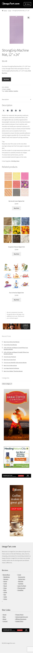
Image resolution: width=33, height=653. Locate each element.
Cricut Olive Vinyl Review (10, 345)
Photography (21, 588)
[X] (3, 110)
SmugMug (20, 590)
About (4, 619)
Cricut (9, 10)
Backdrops (7, 577)
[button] (28, 17)
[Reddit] (20, 110)
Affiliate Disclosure (20, 619)
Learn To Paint (22, 586)
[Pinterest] (16, 110)
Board (5, 581)
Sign (5, 594)
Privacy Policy (19, 614)
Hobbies (11, 91)
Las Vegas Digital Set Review (11, 368)
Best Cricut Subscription (10, 365)
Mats (5, 590)
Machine (20, 581)
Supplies (15, 91)
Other (5, 599)
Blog (4, 617)
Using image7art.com (21, 617)
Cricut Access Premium (10, 357)
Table (5, 597)
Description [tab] (5, 99)
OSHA (5, 592)
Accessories (21, 577)
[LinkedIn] (11, 110)
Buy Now (6, 79)
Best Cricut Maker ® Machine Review (13, 371)
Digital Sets (21, 579)
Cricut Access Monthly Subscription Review (15, 362)
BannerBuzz (6, 575)
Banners (6, 579)
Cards (5, 583)
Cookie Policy (19, 621)
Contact (5, 621)
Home (5, 10)
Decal (5, 586)
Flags (5, 588)
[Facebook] (7, 110)
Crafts (6, 91)
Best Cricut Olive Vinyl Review (11, 342)
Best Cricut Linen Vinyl (10, 359)
